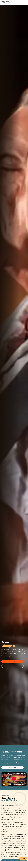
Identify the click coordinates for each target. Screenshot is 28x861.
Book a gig (12, 661)
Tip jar (24, 858)
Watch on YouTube (13, 767)
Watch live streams (12, 666)
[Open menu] (25, 2)
